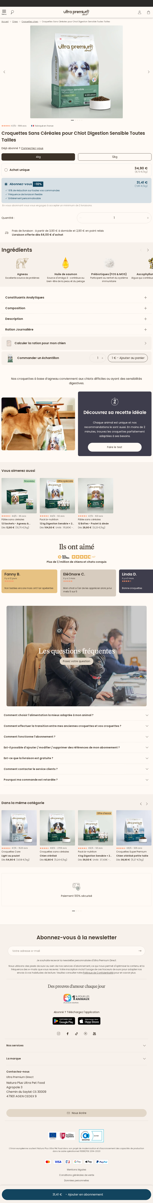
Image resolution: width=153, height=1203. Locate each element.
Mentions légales (76, 1169)
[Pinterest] (85, 1034)
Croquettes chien (30, 21)
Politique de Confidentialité (98, 972)
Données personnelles (76, 1180)
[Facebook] (67, 1034)
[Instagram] (59, 1034)
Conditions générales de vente (76, 1175)
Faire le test (114, 447)
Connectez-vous (32, 148)
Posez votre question (76, 661)
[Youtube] (94, 1034)
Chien (15, 21)
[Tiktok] (76, 1034)
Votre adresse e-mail (26, 951)
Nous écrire (79, 1113)
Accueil (5, 21)
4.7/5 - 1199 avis (18, 125)
